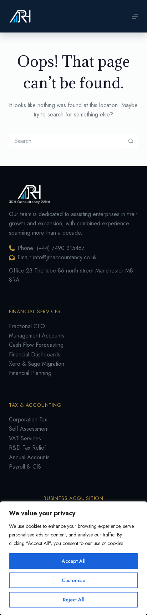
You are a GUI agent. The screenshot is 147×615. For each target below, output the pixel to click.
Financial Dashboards (34, 354)
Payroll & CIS (25, 466)
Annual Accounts (29, 457)
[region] (73, 558)
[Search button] (130, 141)
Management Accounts (36, 335)
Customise (73, 580)
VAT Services (25, 438)
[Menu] (135, 16)
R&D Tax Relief (27, 448)
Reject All (74, 599)
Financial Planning (30, 373)
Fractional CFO (27, 326)
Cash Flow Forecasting (36, 345)
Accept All (74, 561)
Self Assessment (29, 429)
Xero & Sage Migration (36, 364)
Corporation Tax (28, 419)
